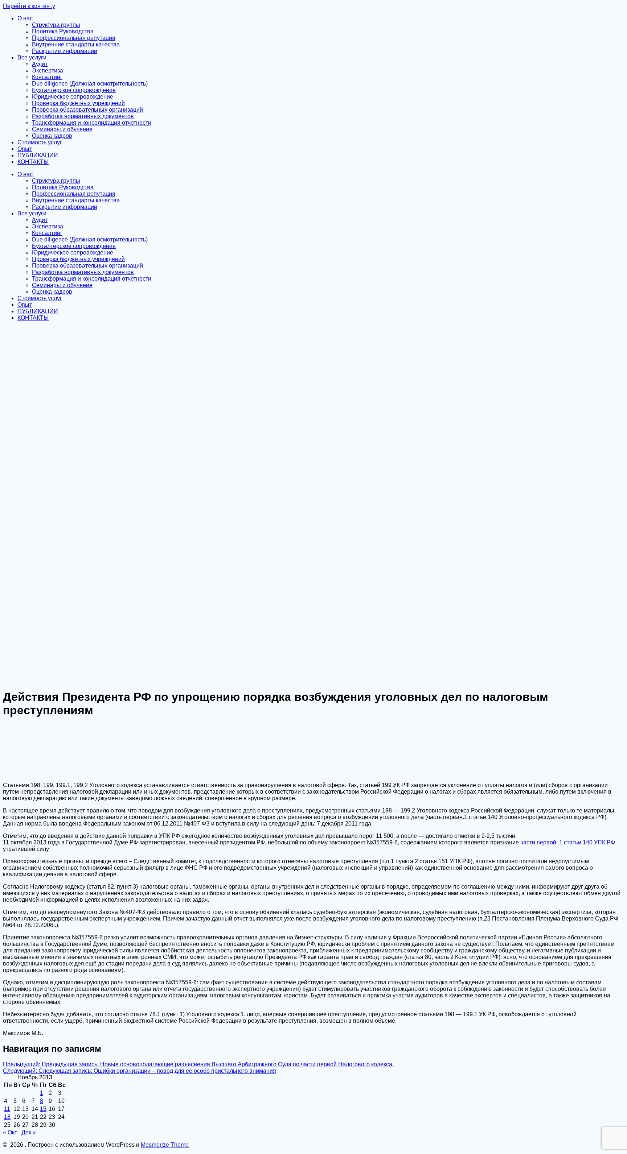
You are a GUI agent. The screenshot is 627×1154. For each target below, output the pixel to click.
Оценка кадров (52, 136)
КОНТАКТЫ (33, 162)
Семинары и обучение (62, 129)
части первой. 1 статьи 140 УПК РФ (567, 842)
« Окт (10, 1132)
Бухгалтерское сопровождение (74, 90)
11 (7, 1109)
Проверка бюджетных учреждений (78, 103)
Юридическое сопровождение (72, 97)
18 (7, 1117)
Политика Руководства (63, 31)
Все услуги (31, 57)
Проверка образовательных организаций (87, 110)
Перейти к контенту (29, 6)
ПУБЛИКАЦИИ (37, 155)
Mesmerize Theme (165, 1145)
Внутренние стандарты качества (76, 44)
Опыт (24, 149)
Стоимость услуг (39, 142)
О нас (25, 18)
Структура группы (56, 25)
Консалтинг (47, 77)
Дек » (28, 1132)
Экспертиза (47, 70)
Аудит (40, 64)
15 (43, 1109)
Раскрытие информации (64, 51)
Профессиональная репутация (73, 38)
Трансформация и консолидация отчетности (91, 123)
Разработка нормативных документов (83, 116)
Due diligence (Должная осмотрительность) (90, 83)
